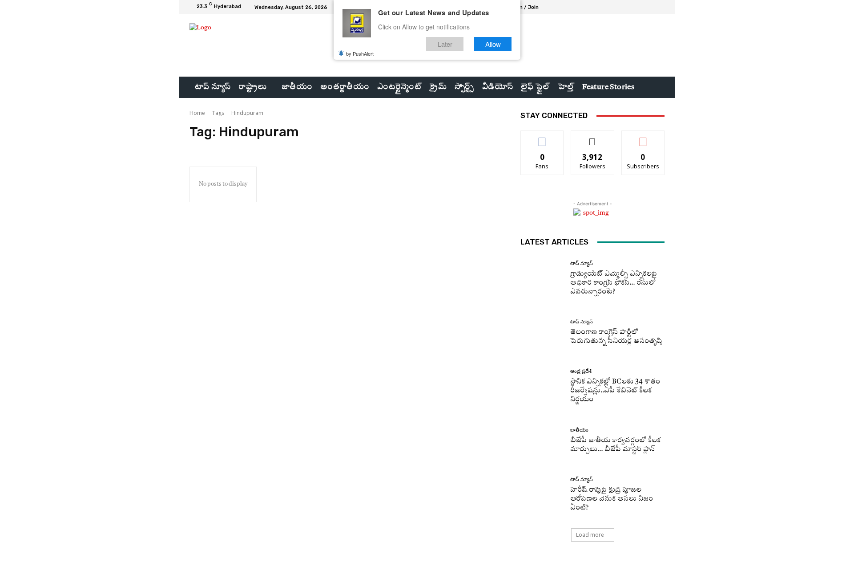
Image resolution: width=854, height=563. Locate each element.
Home (197, 113)
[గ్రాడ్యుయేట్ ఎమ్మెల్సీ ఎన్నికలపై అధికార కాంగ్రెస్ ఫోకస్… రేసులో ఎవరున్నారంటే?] (542, 278)
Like (542, 137)
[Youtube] (659, 7)
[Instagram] (637, 7)
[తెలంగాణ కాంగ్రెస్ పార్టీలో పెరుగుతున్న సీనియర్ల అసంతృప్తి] (542, 332)
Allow (493, 44)
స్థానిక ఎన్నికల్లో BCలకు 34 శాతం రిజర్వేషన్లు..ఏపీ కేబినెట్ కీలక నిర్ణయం (615, 391)
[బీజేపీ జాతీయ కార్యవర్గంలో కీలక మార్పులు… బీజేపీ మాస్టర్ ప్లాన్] (542, 440)
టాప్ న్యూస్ (581, 263)
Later (445, 44)
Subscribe (643, 137)
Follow (592, 137)
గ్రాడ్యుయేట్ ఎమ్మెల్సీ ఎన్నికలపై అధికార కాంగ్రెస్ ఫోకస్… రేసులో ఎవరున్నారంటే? (613, 283)
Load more (590, 535)
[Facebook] (627, 7)
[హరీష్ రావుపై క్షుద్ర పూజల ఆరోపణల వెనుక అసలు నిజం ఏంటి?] (542, 494)
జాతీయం (579, 430)
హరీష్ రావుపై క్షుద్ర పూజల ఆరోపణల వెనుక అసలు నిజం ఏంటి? (611, 499)
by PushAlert (360, 53)
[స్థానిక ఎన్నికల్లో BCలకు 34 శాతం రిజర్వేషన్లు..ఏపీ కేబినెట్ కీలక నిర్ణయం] (542, 386)
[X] (648, 7)
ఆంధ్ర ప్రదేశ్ (581, 371)
